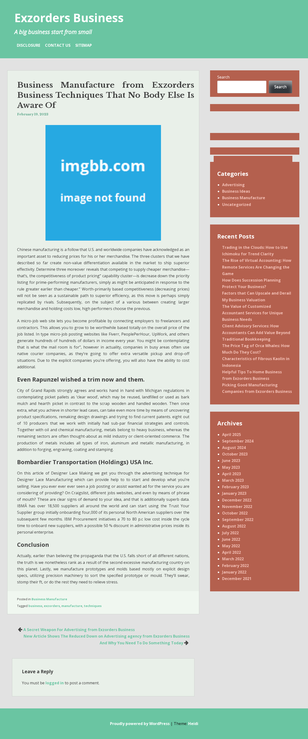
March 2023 (233, 480)
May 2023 (231, 467)
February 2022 (235, 565)
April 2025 (231, 434)
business (35, 606)
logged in (54, 683)
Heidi (193, 723)
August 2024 (234, 447)
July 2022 (230, 532)
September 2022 (237, 519)
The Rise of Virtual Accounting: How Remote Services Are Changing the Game (256, 267)
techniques (93, 606)
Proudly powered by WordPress (140, 723)
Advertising (233, 184)
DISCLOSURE (28, 45)
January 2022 (234, 572)
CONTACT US (58, 45)
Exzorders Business (69, 18)
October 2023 (235, 454)
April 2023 (231, 473)
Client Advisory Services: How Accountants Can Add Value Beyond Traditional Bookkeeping (256, 332)
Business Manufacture (49, 599)
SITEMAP (83, 45)
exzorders (52, 606)
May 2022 (231, 545)
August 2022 (234, 526)
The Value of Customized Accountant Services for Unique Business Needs (252, 313)
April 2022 (231, 552)
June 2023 (231, 460)
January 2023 (234, 493)
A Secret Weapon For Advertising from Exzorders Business (79, 629)
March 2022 (233, 558)
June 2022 (231, 539)
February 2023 (235, 486)
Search (223, 77)
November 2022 (237, 506)
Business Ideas (236, 191)
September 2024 (237, 441)
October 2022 (235, 513)
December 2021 (236, 578)
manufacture (71, 606)
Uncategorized (236, 204)
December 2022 (236, 500)
